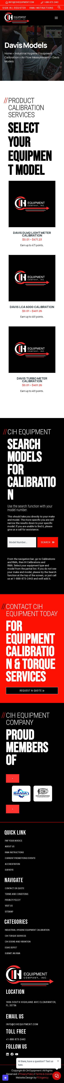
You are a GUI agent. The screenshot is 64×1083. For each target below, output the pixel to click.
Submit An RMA (12, 953)
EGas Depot (11, 947)
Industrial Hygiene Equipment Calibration (27, 930)
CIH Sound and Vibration (18, 941)
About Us (9, 846)
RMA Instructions (14, 852)
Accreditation (12, 864)
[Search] (59, 7)
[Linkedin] (7, 1054)
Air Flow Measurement (35, 57)
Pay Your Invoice (13, 840)
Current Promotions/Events (20, 858)
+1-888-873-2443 (16, 1039)
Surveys (9, 870)
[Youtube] (16, 1054)
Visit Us (9, 905)
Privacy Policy (12, 900)
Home (8, 53)
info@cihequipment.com (22, 1024)
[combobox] (21, 542)
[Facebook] (12, 1054)
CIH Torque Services (15, 936)
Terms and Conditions (16, 894)
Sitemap (9, 911)
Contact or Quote (14, 888)
